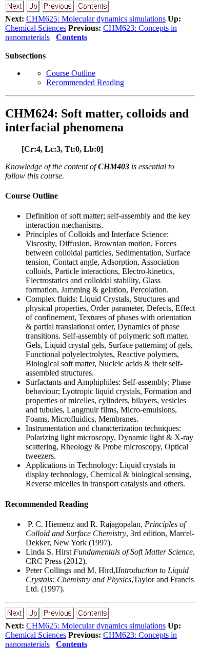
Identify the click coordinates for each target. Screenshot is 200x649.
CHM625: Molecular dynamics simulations (96, 18)
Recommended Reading (85, 82)
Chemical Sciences (35, 28)
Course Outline (70, 73)
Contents (71, 37)
